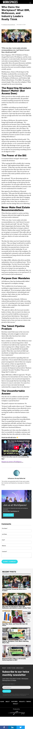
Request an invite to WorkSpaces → (12, 461)
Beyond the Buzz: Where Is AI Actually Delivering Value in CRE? (14, 659)
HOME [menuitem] (2, 701)
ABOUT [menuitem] (7, 701)
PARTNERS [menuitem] (14, 701)
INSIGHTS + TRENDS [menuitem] (25, 701)
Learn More (8, 515)
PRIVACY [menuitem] (15, 703)
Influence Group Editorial (9, 24)
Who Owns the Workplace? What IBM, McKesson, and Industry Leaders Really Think (16, 607)
